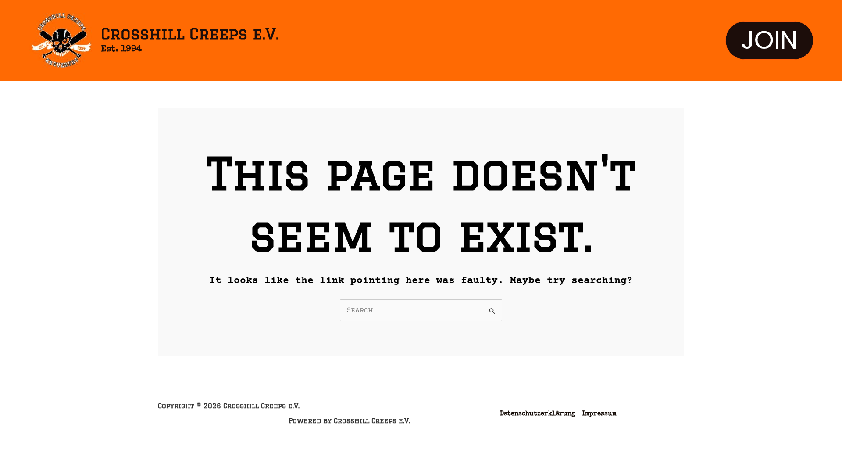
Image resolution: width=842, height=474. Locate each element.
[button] (769, 40)
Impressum (599, 413)
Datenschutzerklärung (537, 413)
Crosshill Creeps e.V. (190, 34)
